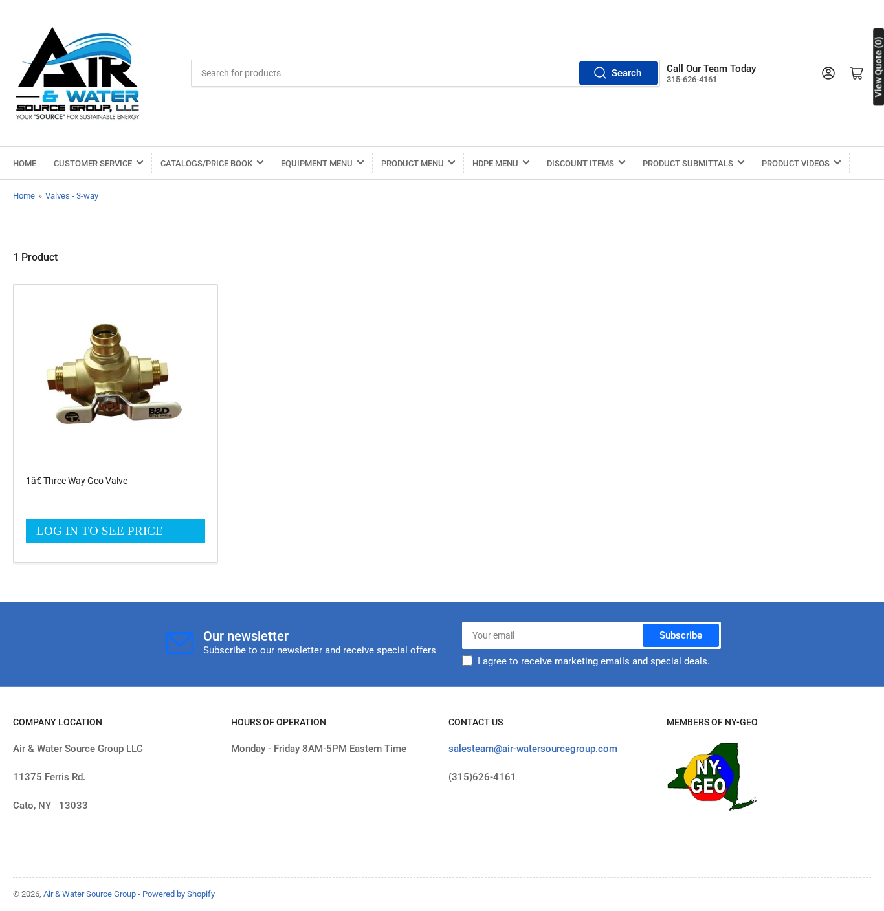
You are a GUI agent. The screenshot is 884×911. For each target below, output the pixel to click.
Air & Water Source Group (89, 894)
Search (626, 73)
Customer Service (93, 163)
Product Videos (796, 163)
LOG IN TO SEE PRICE (99, 531)
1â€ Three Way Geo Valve (76, 481)
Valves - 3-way (71, 196)
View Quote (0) (878, 66)
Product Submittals (688, 163)
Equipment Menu (317, 163)
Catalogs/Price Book (206, 163)
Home (24, 163)
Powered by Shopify (178, 894)
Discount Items (580, 163)
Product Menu (412, 163)
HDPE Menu (495, 163)
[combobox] (425, 73)
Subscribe (680, 635)
